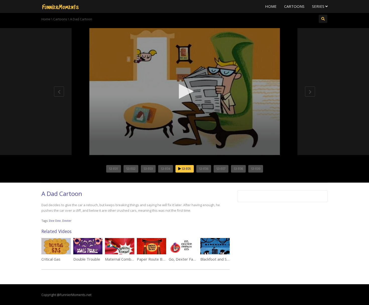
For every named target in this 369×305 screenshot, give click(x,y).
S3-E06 (203, 169)
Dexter (67, 220)
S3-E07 (221, 169)
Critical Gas (50, 259)
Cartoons (294, 6)
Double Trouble (86, 259)
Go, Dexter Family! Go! (188, 259)
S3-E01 (113, 169)
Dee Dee (55, 220)
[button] (184, 91)
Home (271, 6)
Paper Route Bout (152, 259)
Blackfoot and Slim (215, 259)
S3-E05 (186, 169)
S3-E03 (148, 169)
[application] (184, 91)
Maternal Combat (120, 259)
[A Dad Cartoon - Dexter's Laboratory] (60, 6)
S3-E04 (165, 169)
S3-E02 (131, 169)
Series (318, 6)
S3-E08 (238, 169)
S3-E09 (255, 169)
